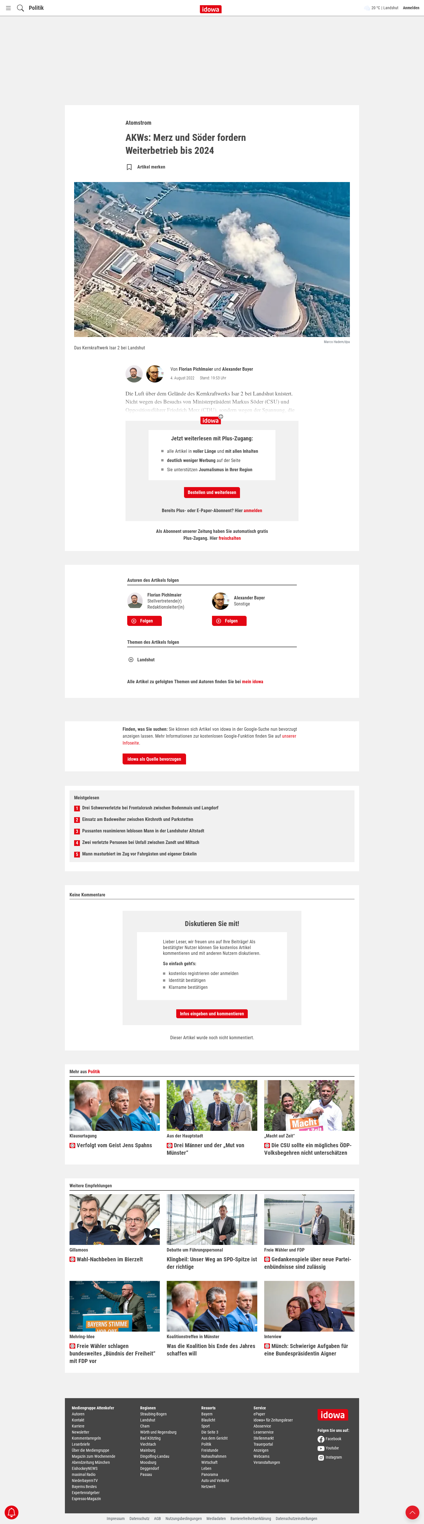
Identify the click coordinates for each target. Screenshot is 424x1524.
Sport (205, 1426)
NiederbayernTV (85, 1480)
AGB (157, 1518)
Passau (146, 1474)
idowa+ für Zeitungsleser (273, 1420)
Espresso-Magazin (86, 1498)
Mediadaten (216, 1518)
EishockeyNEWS (84, 1468)
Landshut (146, 659)
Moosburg (148, 1462)
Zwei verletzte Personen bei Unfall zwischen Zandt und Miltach (140, 842)
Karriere (78, 1426)
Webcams (261, 1456)
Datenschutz (139, 1518)
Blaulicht (208, 1420)
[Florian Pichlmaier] (135, 374)
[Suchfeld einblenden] (20, 8)
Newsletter (80, 1432)
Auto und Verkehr (215, 1480)
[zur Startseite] (335, 1413)
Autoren (78, 1414)
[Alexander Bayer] (156, 374)
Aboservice (262, 1426)
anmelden (253, 510)
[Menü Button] (8, 8)
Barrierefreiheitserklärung (250, 1518)
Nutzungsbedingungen (184, 1518)
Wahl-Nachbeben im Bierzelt (109, 1259)
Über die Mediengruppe (90, 1450)
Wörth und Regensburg (158, 1432)
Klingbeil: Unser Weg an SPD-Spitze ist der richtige (212, 1263)
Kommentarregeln (86, 1438)
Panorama (209, 1474)
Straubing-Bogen (153, 1414)
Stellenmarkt (264, 1438)
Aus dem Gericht (214, 1438)
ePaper (259, 1414)
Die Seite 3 (209, 1432)
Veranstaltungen (267, 1462)
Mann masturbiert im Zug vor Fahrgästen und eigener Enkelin (139, 854)
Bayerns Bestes (84, 1486)
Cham (145, 1426)
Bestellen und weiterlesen (212, 492)
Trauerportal (263, 1444)
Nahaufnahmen (213, 1456)
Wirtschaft (209, 1462)
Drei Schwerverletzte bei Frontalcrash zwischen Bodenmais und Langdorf (150, 808)
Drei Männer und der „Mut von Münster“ (205, 1149)
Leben (206, 1468)
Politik (36, 7)
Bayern (207, 1414)
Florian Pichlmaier (196, 369)
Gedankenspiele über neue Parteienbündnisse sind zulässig (307, 1263)
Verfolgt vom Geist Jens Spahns (113, 1145)
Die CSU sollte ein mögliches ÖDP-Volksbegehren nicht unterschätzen (308, 1149)
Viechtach (148, 1444)
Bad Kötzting (150, 1438)
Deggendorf (149, 1468)
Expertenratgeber (86, 1492)
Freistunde (209, 1450)
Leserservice (264, 1432)
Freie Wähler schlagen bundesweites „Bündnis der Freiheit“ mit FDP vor (112, 1353)
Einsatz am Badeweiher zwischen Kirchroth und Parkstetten (137, 819)
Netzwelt (208, 1486)
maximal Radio (83, 1474)
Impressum (116, 1518)
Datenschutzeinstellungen (296, 1518)
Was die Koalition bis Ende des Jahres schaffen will (211, 1350)
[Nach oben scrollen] (412, 1512)
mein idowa (252, 681)
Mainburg (147, 1450)
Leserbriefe (81, 1444)
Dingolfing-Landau (154, 1456)
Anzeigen (261, 1450)
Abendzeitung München (91, 1462)
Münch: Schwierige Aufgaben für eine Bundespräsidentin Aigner (306, 1350)
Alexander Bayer (237, 369)
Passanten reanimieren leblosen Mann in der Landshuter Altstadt (143, 831)
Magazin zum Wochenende (93, 1456)
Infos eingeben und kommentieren (212, 1013)
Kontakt (78, 1420)
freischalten (230, 538)
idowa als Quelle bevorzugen (154, 759)
